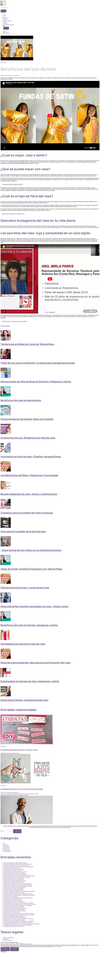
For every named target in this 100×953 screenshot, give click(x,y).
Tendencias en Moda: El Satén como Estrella (14, 909)
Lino (4, 16)
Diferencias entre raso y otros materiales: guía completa (16, 877)
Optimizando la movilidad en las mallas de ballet (15, 908)
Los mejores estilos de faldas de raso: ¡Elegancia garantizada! (18, 894)
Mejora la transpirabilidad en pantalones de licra (14, 917)
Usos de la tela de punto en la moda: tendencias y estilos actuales (19, 875)
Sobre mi (5, 23)
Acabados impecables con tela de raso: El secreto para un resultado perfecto (21, 923)
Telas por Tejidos (7, 20)
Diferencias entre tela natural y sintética (12, 870)
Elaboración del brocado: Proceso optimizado (14, 873)
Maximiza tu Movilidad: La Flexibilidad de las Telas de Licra (17, 864)
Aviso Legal (6, 939)
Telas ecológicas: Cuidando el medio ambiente (14, 910)
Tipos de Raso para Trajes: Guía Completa (13, 888)
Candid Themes (27, 944)
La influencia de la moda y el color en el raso (14, 901)
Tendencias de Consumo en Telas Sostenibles (14, 887)
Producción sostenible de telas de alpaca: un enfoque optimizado (19, 914)
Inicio (4, 14)
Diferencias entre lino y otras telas (11, 912)
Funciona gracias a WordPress (8, 944)
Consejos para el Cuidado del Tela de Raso (13, 882)
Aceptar (14, 949)
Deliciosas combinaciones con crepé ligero (13, 907)
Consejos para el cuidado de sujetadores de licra (14, 881)
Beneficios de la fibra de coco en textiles (12, 900)
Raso (4, 19)
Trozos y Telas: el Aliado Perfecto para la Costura (15, 862)
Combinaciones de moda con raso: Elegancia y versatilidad (17, 905)
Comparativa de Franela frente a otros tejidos (14, 916)
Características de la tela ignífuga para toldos (14, 920)
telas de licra (6, 849)
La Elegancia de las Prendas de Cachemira (13, 926)
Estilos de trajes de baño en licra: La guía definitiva (15, 874)
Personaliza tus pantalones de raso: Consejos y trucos (19, 750)
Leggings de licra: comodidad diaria (11, 868)
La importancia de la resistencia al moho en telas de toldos (17, 925)
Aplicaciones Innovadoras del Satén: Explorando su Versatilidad (18, 921)
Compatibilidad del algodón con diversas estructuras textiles (17, 886)
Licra (4, 15)
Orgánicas (5, 18)
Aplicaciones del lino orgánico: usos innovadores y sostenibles (18, 903)
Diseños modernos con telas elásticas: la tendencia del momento (18, 895)
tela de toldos (6, 847)
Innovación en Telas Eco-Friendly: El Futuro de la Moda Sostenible (19, 891)
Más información (57, 946)
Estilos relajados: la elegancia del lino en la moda (15, 871)
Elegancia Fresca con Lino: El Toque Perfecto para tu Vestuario (18, 918)
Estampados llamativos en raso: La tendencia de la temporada (22, 789)
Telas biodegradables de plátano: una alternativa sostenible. (17, 922)
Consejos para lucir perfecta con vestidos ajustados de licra (17, 884)
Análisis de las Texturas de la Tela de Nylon (13, 879)
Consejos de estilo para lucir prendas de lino (13, 869)
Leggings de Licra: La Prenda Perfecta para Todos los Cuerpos (18, 913)
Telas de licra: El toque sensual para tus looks (14, 892)
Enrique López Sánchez (14, 75)
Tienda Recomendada (8, 24)
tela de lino (6, 845)
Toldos (5, 22)
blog (4, 843)
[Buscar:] (7, 831)
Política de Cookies (7, 940)
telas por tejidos (7, 851)
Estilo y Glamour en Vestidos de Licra (12, 899)
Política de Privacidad (8, 937)
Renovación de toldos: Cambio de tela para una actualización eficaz (19, 904)
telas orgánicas (7, 850)
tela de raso (3, 62)
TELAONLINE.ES (4, 7)
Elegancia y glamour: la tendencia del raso (13, 890)
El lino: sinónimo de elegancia (10, 896)
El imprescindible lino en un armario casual (13, 878)
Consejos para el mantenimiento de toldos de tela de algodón (18, 897)
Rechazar (5, 949)
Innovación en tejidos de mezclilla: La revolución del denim (17, 883)
